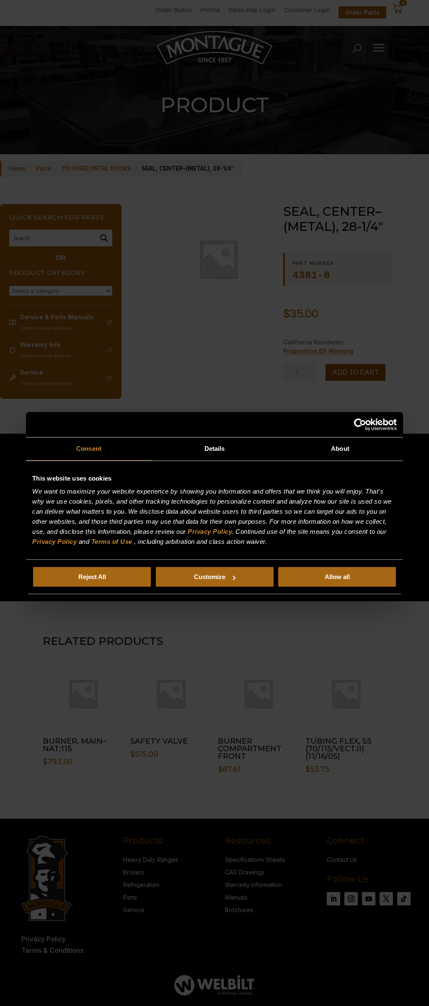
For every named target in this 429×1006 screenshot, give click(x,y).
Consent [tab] (88, 448)
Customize (209, 576)
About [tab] (340, 448)
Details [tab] (214, 448)
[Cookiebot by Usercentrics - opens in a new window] (360, 424)
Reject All (92, 576)
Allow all (337, 576)
